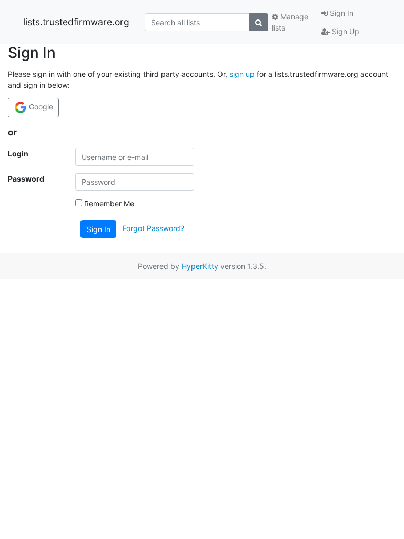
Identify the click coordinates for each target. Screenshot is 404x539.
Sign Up (344, 31)
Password (26, 178)
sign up (242, 73)
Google (40, 106)
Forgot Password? (153, 228)
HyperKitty (199, 266)
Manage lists (290, 22)
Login (18, 153)
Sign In (341, 12)
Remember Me (108, 203)
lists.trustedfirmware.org (76, 21)
